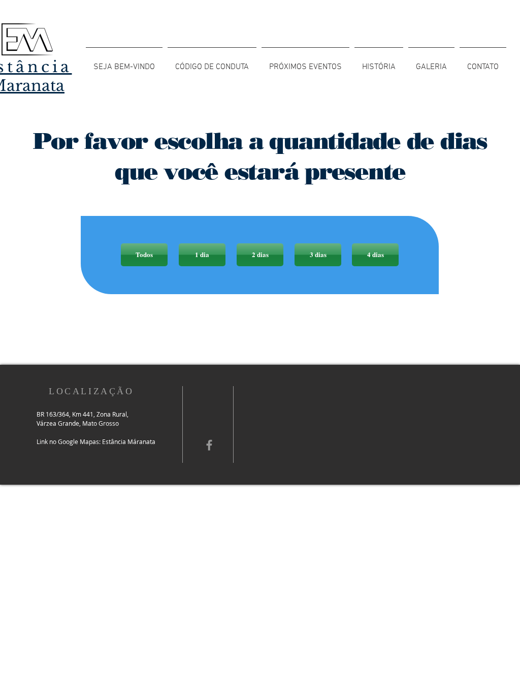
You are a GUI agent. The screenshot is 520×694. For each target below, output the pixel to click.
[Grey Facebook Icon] (209, 445)
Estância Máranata (128, 441)
